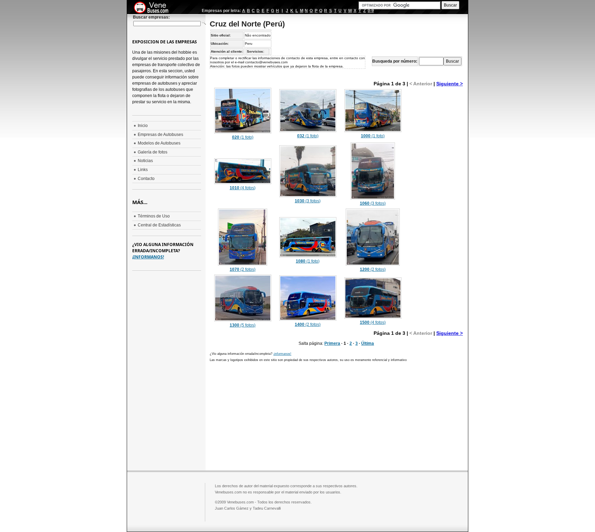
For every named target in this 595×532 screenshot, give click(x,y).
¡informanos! (282, 353)
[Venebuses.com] (154, 7)
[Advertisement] (435, 190)
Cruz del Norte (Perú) (247, 24)
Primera (332, 343)
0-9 (371, 10)
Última (367, 343)
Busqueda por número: (394, 61)
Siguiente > (449, 83)
